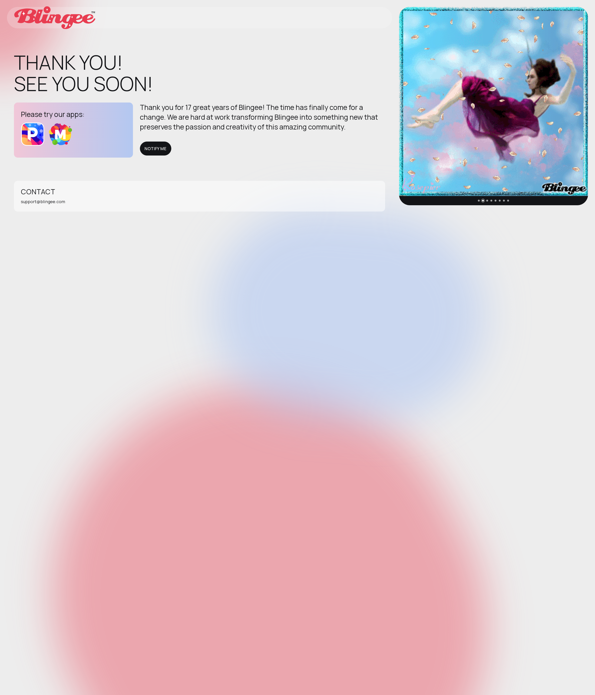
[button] (479, 201)
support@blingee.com (43, 201)
